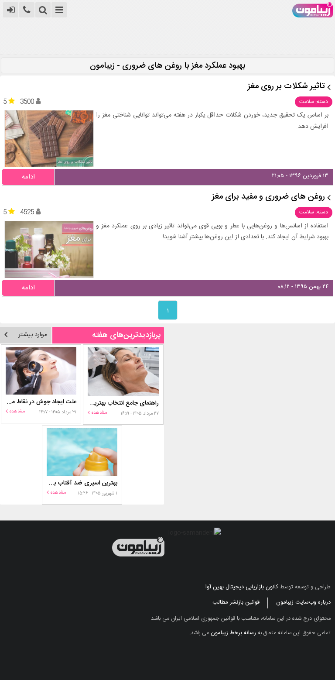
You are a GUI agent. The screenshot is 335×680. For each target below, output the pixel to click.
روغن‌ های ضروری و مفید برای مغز (268, 197)
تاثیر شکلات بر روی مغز (286, 86)
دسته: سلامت (313, 101)
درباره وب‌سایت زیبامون (303, 602)
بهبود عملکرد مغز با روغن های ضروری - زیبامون (168, 66)
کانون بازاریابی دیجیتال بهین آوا (241, 587)
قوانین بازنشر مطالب (236, 602)
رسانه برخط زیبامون (233, 633)
